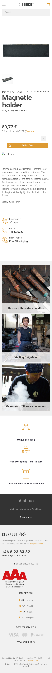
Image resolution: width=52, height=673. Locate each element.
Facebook (27, 600)
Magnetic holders (19, 110)
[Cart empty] (48, 4)
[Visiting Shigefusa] (26, 338)
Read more (26, 517)
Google (27, 612)
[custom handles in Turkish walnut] (26, 289)
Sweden (30, 131)
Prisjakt (27, 606)
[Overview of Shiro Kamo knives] (26, 387)
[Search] (45, 12)
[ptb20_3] (7, 79)
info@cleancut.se (31, 660)
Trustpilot (27, 618)
